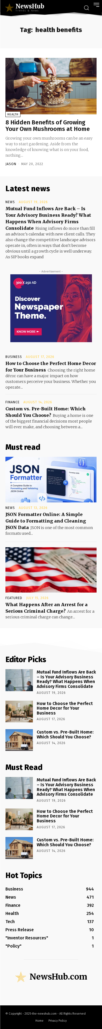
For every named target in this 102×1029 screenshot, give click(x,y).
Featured (13, 598)
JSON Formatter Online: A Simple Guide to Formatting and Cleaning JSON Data (45, 521)
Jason (10, 164)
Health (12, 114)
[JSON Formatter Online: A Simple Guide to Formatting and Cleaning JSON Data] (51, 479)
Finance (12, 402)
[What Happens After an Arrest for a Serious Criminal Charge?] (51, 570)
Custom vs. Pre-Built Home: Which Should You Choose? (65, 734)
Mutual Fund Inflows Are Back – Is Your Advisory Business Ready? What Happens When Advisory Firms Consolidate (66, 679)
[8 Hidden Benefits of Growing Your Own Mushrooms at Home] (51, 86)
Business (13, 356)
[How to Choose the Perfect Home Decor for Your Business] (19, 711)
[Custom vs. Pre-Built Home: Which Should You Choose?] (19, 740)
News (10, 202)
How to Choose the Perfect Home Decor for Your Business (65, 708)
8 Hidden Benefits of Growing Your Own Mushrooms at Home (47, 126)
